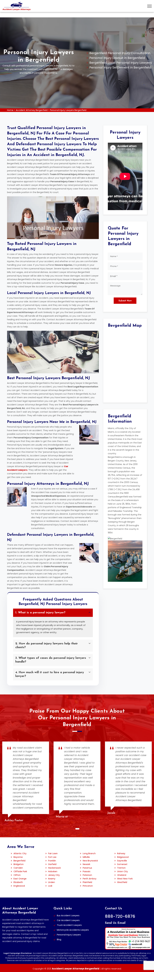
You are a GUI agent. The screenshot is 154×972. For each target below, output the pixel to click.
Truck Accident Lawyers (69, 925)
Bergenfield (19, 860)
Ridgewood (123, 857)
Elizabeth (18, 882)
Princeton (88, 885)
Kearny (51, 878)
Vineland (121, 875)
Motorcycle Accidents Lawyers (73, 929)
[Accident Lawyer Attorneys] (16, 5)
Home (10, 110)
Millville (86, 857)
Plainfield (87, 882)
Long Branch (89, 853)
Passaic (87, 871)
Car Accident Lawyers (68, 920)
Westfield (122, 882)
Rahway (121, 853)
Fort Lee (52, 857)
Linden (51, 882)
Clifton (17, 875)
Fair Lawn (53, 853)
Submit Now (125, 301)
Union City (122, 871)
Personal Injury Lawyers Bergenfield (68, 110)
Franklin (52, 860)
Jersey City (54, 875)
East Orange (20, 878)
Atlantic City (20, 853)
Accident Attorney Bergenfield (32, 110)
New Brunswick (90, 860)
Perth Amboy (89, 878)
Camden (18, 867)
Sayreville (122, 860)
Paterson (87, 875)
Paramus (87, 867)
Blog (59, 939)
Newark (86, 864)
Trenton (121, 867)
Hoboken (52, 871)
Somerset (122, 864)
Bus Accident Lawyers (68, 915)
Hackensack (54, 867)
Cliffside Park (20, 871)
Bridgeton (19, 864)
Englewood (19, 885)
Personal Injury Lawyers (69, 934)
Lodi (50, 885)
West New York (125, 878)
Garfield (52, 864)
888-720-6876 (120, 916)
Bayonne (18, 857)
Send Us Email (115, 922)
